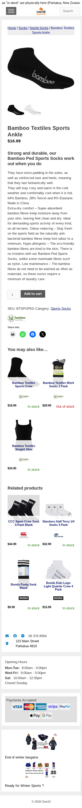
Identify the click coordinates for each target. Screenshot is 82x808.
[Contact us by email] (7, 636)
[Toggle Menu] (11, 11)
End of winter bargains (21, 757)
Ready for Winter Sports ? (24, 786)
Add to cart (33, 294)
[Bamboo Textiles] (16, 319)
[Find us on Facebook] (15, 636)
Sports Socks (39, 28)
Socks (23, 28)
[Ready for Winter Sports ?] (41, 771)
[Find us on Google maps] (7, 644)
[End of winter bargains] (41, 742)
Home (12, 28)
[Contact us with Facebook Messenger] (23, 636)
